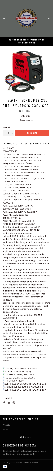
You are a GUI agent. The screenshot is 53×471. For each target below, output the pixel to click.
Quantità (6, 127)
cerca (5, 429)
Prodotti (6, 425)
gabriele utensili (15, 462)
